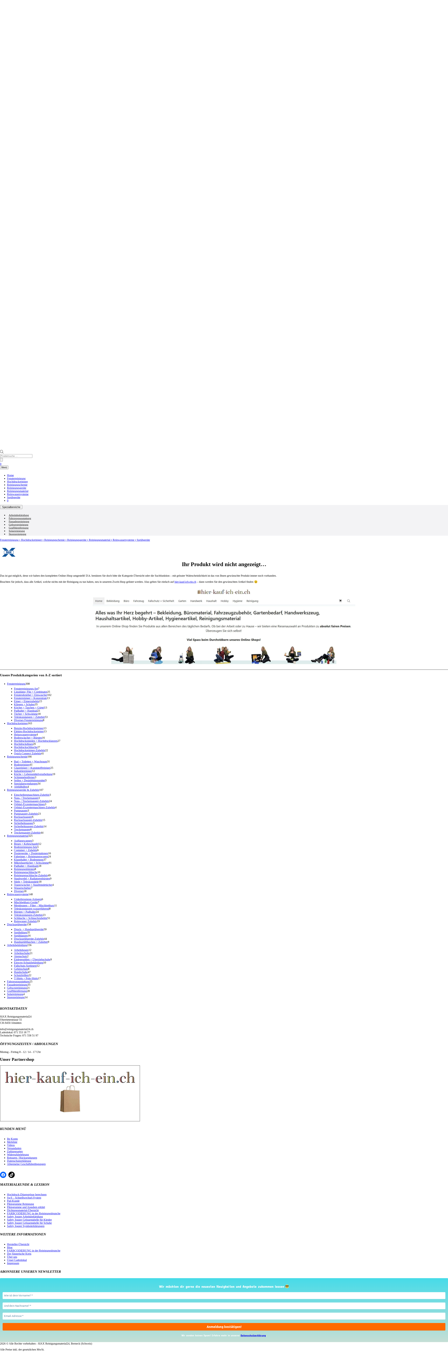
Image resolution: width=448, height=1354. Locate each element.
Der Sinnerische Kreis (19, 1253)
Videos (11, 1145)
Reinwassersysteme (18, 494)
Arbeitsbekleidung (19, 515)
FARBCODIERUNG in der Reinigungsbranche (33, 1213)
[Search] (1, 460)
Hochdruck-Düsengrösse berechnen (27, 1194)
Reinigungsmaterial (17, 491)
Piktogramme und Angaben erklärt (26, 1207)
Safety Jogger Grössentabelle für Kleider (29, 1219)
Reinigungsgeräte (16, 487)
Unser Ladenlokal (17, 1260)
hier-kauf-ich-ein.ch (185, 581)
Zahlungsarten (15, 1151)
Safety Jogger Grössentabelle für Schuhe (29, 1222)
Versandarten (14, 1148)
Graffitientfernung (19, 527)
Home (10, 475)
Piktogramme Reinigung (20, 1203)
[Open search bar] (2, 452)
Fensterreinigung (16, 478)
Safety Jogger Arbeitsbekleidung (25, 1216)
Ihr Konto (12, 1138)
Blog (9, 1247)
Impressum (13, 1263)
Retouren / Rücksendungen (22, 1157)
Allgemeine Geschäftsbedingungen (26, 1164)
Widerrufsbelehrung (18, 1154)
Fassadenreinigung (19, 521)
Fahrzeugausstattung (20, 518)
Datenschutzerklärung (19, 1160)
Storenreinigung (17, 534)
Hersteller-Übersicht (18, 1244)
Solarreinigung (17, 531)
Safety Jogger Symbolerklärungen (25, 1226)
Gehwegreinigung (18, 524)
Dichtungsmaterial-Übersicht (23, 1210)
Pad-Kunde (13, 1200)
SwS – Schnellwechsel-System (24, 1197)
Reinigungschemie (17, 484)
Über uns (12, 1256)
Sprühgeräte (13, 497)
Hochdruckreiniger (17, 481)
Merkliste (12, 1141)
